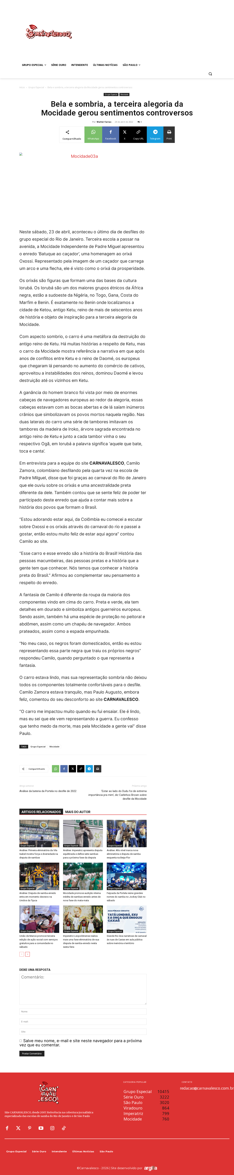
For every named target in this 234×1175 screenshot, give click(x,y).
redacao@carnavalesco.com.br (207, 1088)
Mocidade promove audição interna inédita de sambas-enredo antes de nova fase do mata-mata (82, 897)
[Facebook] (64, 768)
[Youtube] (41, 1128)
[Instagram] (52, 1128)
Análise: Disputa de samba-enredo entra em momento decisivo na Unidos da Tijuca (37, 897)
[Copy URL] (80, 768)
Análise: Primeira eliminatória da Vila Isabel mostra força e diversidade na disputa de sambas (38, 854)
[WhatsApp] (55, 768)
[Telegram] (89, 768)
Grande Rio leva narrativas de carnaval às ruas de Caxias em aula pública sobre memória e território (127, 940)
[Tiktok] (63, 1128)
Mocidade (124, 94)
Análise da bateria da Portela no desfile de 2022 (47, 791)
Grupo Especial (36, 87)
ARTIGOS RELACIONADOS (41, 812)
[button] (210, 73)
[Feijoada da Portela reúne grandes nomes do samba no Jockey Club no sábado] (127, 876)
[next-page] (27, 954)
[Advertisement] (146, 28)
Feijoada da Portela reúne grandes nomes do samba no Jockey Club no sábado (126, 897)
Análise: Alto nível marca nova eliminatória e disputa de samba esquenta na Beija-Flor (124, 854)
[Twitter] (18, 1128)
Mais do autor (77, 812)
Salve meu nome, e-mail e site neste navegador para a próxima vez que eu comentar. (80, 1042)
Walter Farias (104, 121)
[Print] (97, 768)
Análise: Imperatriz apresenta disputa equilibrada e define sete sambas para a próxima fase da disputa (82, 854)
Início (22, 87)
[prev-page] (21, 954)
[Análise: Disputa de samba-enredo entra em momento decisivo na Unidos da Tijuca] (39, 876)
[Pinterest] (29, 1128)
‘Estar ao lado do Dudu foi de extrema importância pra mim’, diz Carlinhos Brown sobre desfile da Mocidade (117, 794)
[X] (72, 768)
